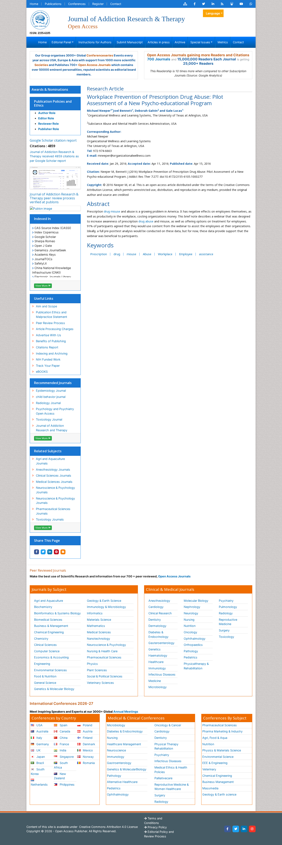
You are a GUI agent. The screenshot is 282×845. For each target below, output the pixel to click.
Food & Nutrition (45, 676)
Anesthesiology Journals (53, 469)
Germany (42, 744)
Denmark (88, 744)
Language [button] (213, 13)
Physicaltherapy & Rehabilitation (196, 666)
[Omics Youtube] (241, 4)
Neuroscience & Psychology (106, 644)
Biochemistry (43, 607)
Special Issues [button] (200, 42)
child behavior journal (50, 396)
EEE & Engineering (214, 763)
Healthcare (156, 662)
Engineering (42, 663)
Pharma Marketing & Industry (222, 731)
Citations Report (47, 347)
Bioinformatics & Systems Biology (57, 613)
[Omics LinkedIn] (213, 4)
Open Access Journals (94, 65)
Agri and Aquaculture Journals (50, 461)
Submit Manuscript (130, 42)
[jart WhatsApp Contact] (251, 4)
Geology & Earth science (219, 794)
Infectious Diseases (161, 674)
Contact (115, 4)
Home (34, 4)
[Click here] (185, 4)
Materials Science (99, 619)
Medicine (154, 681)
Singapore (66, 756)
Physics (92, 663)
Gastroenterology (119, 763)
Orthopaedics (193, 644)
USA (39, 725)
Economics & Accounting (51, 657)
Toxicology (226, 636)
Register (98, 4)
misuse (131, 254)
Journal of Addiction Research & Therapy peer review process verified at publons (54, 198)
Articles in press (159, 42)
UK (38, 750)
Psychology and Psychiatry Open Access (55, 411)
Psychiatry (226, 600)
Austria (87, 731)
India (62, 750)
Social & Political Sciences (104, 676)
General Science (45, 682)
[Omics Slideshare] (231, 4)
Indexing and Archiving (52, 353)
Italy (39, 737)
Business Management (218, 782)
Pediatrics (190, 657)
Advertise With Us (48, 335)
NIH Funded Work (48, 359)
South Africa (61, 765)
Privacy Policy (157, 827)
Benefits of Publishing (51, 341)
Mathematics (96, 626)
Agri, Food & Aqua (214, 737)
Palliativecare (163, 778)
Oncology (190, 632)
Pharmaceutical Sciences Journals (53, 511)
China (63, 737)
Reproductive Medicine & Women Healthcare (171, 787)
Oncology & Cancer (167, 725)
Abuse (147, 254)
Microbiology (157, 687)
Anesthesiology (159, 600)
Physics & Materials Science (221, 750)
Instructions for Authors (94, 42)
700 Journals (158, 59)
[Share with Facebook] (36, 551)
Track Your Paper (48, 365)
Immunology (157, 668)
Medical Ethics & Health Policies (170, 770)
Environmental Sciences (50, 670)
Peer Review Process (50, 323)
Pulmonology (228, 607)
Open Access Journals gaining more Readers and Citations (198, 55)
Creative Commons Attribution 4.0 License (108, 827)
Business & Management (51, 626)
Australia (42, 731)
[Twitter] (235, 829)
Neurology (191, 613)
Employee (185, 254)
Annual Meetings (125, 711)
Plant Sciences (97, 670)
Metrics (223, 42)
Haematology (157, 655)
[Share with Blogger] (62, 551)
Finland (87, 737)
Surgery (224, 630)
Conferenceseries (99, 55)
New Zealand (60, 776)
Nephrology (192, 607)
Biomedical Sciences (48, 619)
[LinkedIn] (244, 829)
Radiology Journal (48, 403)
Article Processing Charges (54, 329)
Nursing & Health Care (102, 651)
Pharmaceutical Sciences (104, 657)
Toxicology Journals (50, 519)
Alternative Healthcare (122, 782)
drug (117, 254)
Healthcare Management (124, 744)
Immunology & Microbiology (106, 607)
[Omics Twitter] (203, 4)
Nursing (189, 619)
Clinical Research (160, 613)
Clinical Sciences (45, 644)
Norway (88, 756)
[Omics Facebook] (194, 4)
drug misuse (112, 211)
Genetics (154, 649)
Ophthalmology (194, 638)
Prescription (98, 254)
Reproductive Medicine (228, 622)
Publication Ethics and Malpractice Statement (51, 314)
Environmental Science (217, 756)
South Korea (38, 771)
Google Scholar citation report (53, 140)
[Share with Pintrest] (56, 551)
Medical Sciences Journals (54, 481)
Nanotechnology (98, 638)
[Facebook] (227, 829)
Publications (53, 4)
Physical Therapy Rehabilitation (166, 746)
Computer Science (46, 651)
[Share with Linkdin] (49, 551)
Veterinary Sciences (100, 682)
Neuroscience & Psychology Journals (55, 490)
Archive (180, 42)
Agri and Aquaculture (48, 600)
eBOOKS (42, 371)
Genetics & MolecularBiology (126, 769)
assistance (206, 254)
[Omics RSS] (222, 4)
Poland (87, 725)
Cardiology (156, 607)
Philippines (67, 784)
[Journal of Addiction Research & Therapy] (40, 19)
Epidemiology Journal (51, 390)
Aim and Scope (46, 306)
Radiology (226, 613)
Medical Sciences (99, 632)
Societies (41, 65)
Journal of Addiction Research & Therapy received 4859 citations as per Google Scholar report (54, 156)
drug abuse (146, 221)
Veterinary (209, 769)
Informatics (95, 613)
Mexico (87, 750)
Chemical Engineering (49, 632)
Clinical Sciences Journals (53, 475)
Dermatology (157, 626)
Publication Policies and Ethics (53, 103)
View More (41, 285)
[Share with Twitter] (43, 551)
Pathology (191, 651)
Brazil (40, 763)
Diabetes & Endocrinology (158, 634)
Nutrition (190, 626)
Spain (63, 725)
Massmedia (210, 788)
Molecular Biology (196, 600)
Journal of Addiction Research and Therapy (51, 428)
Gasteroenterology (161, 643)
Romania (88, 763)
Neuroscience (116, 750)
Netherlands (39, 784)
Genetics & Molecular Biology (54, 689)
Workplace (165, 254)
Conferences (77, 4)
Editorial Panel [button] (61, 42)
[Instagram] (252, 829)
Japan (40, 756)
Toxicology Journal (49, 419)
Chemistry (41, 638)
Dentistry (154, 619)
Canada (64, 731)
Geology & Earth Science (104, 600)
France (64, 744)
